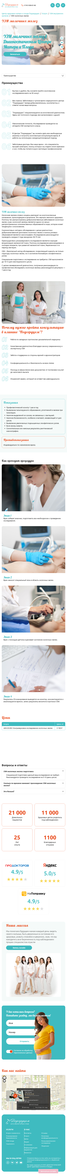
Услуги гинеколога (13, 1133)
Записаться (15, 54)
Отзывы (44, 1133)
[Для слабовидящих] (58, 5)
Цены (26, 1139)
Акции (26, 1142)
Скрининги (10, 1144)
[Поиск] (52, 5)
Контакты (27, 1133)
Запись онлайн (19, 948)
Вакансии (27, 1152)
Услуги (26, 1136)
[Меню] (63, 5)
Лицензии (45, 1146)
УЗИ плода (10, 1141)
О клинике (28, 1145)
